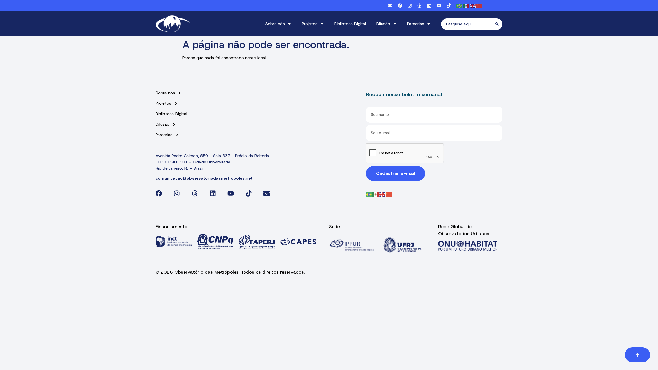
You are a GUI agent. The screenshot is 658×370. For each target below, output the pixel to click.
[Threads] (419, 5)
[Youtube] (439, 5)
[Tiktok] (448, 5)
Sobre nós (275, 23)
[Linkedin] (429, 5)
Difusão (383, 23)
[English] (473, 5)
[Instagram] (409, 5)
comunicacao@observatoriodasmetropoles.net (204, 178)
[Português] (459, 5)
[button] (637, 354)
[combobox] (468, 24)
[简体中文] (479, 5)
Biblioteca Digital (350, 23)
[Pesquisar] (498, 24)
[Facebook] (400, 5)
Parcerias (415, 23)
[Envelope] (390, 5)
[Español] (466, 5)
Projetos (309, 23)
